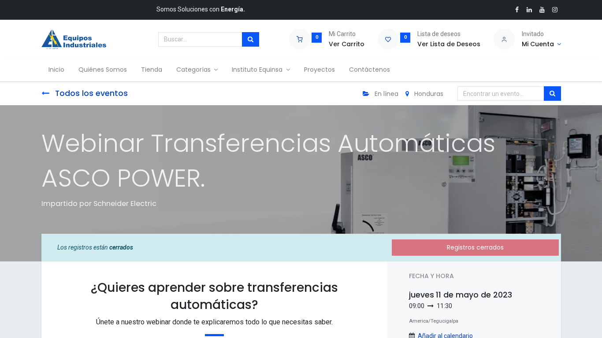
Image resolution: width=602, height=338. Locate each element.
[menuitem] (56, 70)
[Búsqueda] (250, 39)
